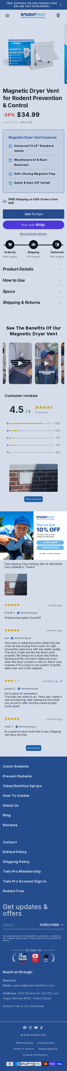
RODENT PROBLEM (50, 542)
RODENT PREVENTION (50, 548)
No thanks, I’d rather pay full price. (50, 553)
